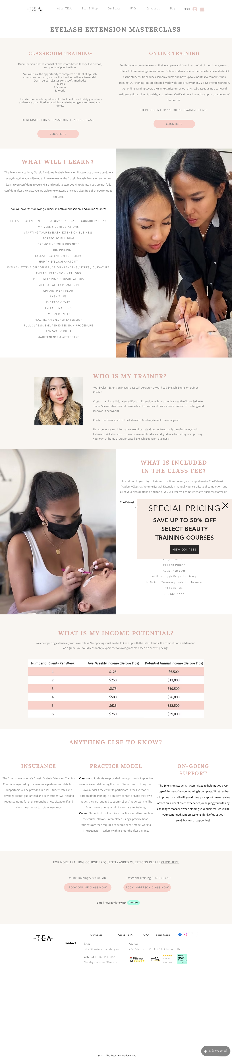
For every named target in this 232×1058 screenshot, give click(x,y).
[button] (225, 505)
